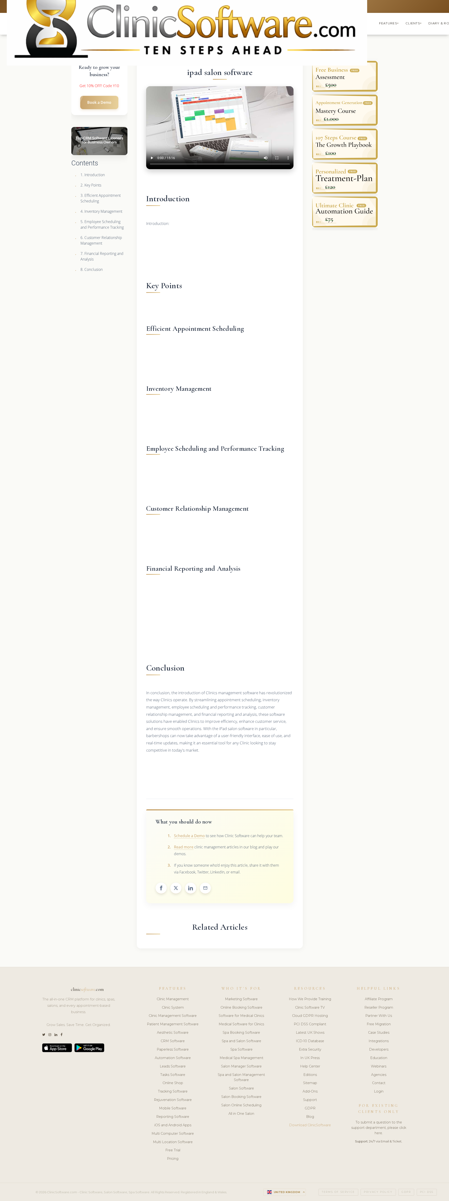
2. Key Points (90, 185)
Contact (378, 1083)
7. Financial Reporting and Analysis (101, 256)
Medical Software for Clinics (241, 1024)
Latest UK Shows (310, 1032)
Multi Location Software (173, 1142)
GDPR (310, 1108)
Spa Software (241, 1049)
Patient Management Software (173, 1024)
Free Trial (172, 1150)
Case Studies (378, 1032)
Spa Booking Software (241, 1032)
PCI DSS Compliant (310, 1024)
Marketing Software (241, 999)
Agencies (378, 1075)
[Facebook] (61, 1034)
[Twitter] (43, 1034)
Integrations (379, 1041)
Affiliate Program (379, 999)
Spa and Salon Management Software (241, 1077)
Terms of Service (338, 1192)
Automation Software (173, 1058)
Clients (414, 23)
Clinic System (173, 1007)
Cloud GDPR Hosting (310, 1016)
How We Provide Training (310, 999)
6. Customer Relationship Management (101, 240)
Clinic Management (173, 999)
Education (378, 1058)
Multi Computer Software (173, 1133)
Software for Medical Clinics (241, 1016)
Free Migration (379, 1024)
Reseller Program (378, 1007)
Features (389, 23)
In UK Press (310, 1058)
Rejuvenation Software (173, 1100)
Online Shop (173, 1083)
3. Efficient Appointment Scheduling (100, 198)
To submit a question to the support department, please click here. (378, 1127)
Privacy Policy (378, 1192)
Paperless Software (173, 1049)
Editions (310, 1075)
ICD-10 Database (310, 1041)
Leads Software (173, 1066)
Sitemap (310, 1083)
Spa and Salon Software (241, 1041)
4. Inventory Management (101, 211)
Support (310, 1100)
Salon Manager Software (241, 1066)
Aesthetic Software (172, 1032)
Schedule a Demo (189, 835)
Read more (183, 847)
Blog (310, 1117)
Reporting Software (172, 1117)
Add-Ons (310, 1091)
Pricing (172, 1158)
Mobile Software (172, 1108)
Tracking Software (173, 1091)
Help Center (310, 1066)
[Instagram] (49, 1034)
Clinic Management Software (173, 1016)
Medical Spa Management (241, 1058)
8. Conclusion (91, 269)
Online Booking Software (241, 1007)
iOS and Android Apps (172, 1125)
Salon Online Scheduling (241, 1105)
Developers (378, 1049)
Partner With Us (378, 1016)
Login (379, 1091)
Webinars (378, 1066)
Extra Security (310, 1049)
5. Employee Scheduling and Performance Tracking (102, 224)
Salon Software (241, 1088)
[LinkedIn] (55, 1034)
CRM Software (173, 1041)
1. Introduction (92, 174)
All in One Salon (241, 1113)
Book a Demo (99, 102)
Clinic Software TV (310, 1007)
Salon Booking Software (241, 1097)
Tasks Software (172, 1075)
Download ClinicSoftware (310, 1125)
